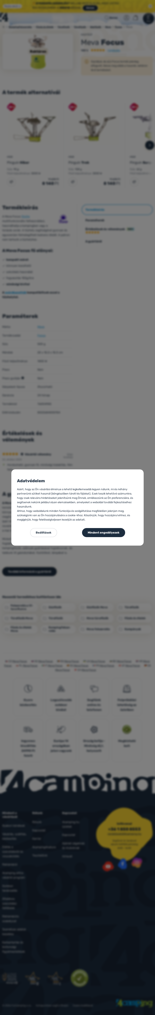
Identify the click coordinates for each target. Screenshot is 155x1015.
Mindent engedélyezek (103, 532)
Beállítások (43, 532)
